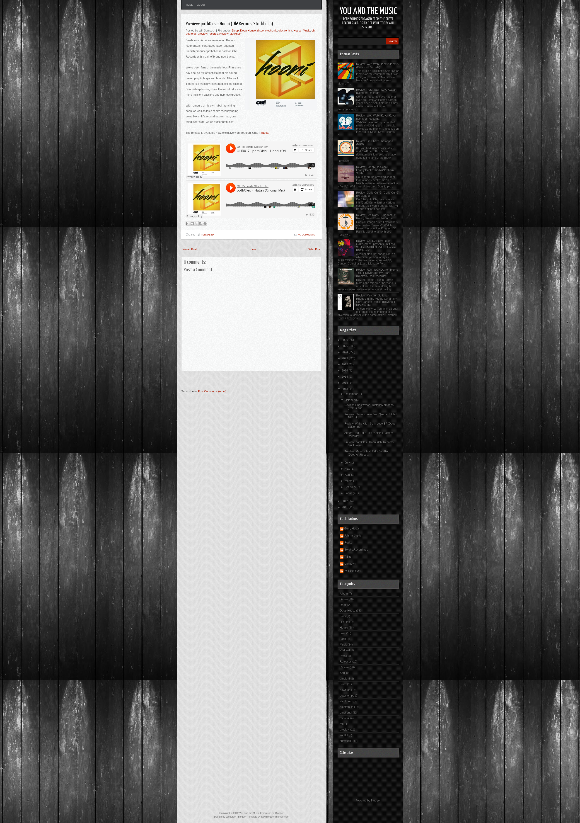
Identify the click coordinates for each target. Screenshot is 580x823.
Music (306, 30)
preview (202, 33)
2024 (345, 352)
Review (223, 33)
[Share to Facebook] (200, 223)
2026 (345, 340)
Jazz (343, 633)
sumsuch (345, 741)
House (297, 30)
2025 (345, 346)
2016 (345, 370)
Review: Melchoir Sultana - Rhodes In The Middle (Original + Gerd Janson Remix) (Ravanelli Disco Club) (376, 300)
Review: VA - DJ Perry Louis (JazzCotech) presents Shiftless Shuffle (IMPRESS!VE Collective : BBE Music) (376, 245)
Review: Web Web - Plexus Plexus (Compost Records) (377, 66)
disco (260, 30)
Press (343, 656)
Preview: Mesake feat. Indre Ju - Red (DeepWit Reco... (366, 453)
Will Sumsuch (352, 570)
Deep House (248, 30)
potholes (191, 33)
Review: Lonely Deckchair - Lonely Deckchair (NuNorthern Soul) (375, 170)
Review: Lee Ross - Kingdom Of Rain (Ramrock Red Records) (375, 217)
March (349, 481)
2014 (345, 382)
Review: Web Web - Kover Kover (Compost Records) (376, 117)
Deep (235, 30)
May (348, 468)
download (346, 690)
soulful (344, 735)
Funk (343, 616)
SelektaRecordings (356, 549)
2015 (345, 376)
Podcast (345, 650)
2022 (345, 364)
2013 (345, 389)
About (201, 5)
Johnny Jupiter (353, 535)
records (213, 33)
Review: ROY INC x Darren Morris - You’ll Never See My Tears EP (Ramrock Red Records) (377, 273)
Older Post (314, 249)
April (348, 474)
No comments (306, 234)
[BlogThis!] (192, 223)
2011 (345, 507)
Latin (343, 639)
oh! (313, 30)
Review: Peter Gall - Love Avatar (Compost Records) (376, 91)
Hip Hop (345, 622)
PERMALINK (207, 234)
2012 (345, 501)
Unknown (350, 563)
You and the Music (368, 11)
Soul (343, 673)
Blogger (375, 800)
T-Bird (348, 556)
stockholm (236, 33)
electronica (285, 30)
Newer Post (189, 249)
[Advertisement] (234, 382)
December (351, 394)
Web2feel (231, 816)
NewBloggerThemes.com (275, 816)
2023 (345, 358)
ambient (345, 678)
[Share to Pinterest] (205, 223)
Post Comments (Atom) (212, 391)
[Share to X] (196, 223)
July (347, 462)
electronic (271, 30)
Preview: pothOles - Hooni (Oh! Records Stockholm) (229, 24)
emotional (346, 712)
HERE (265, 132)
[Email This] (188, 223)
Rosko (348, 542)
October (350, 400)
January (350, 493)
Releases (346, 661)
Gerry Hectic (352, 528)
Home (189, 5)
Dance (344, 599)
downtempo (347, 695)
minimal (345, 718)
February (351, 487)
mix (342, 724)
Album (344, 593)
